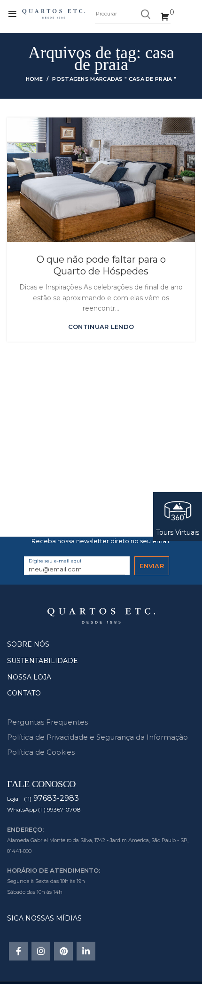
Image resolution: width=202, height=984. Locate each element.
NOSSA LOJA (29, 677)
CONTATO (24, 693)
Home (34, 79)
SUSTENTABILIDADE (42, 660)
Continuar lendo (101, 327)
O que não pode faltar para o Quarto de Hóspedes (101, 265)
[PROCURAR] (145, 14)
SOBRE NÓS (28, 644)
